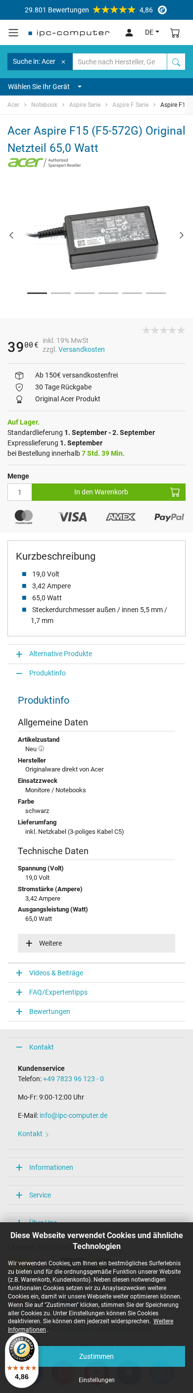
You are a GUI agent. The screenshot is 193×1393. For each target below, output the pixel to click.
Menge (18, 476)
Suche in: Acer (34, 61)
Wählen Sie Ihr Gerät (39, 87)
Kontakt (41, 1047)
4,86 (89, 10)
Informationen (51, 1167)
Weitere (50, 943)
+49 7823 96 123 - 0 (73, 1079)
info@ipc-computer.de (73, 1115)
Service (40, 1195)
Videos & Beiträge (56, 973)
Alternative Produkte (60, 654)
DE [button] (149, 32)
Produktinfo (47, 673)
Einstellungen (97, 1380)
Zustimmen (96, 1356)
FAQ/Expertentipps (58, 992)
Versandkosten (81, 349)
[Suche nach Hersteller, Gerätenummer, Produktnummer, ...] (176, 61)
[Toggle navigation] (13, 33)
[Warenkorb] (175, 32)
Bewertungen (49, 1011)
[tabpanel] (96, 235)
